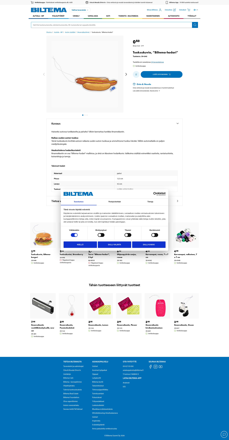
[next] (126, 74)
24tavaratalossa (157, 62)
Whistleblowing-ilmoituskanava (105, 413)
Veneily (76, 16)
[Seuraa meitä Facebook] (150, 367)
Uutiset (95, 366)
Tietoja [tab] (150, 202)
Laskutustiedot (98, 405)
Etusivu (49, 32)
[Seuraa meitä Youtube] (160, 367)
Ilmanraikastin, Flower (127, 325)
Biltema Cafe (68, 378)
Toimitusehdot (98, 393)
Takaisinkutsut (98, 385)
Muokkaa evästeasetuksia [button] (102, 409)
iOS (124, 386)
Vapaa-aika (93, 16)
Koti (108, 16)
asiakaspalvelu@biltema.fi (133, 370)
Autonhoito (173, 16)
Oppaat (95, 374)
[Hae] (195, 25)
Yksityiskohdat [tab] (114, 202)
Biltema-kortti (97, 382)
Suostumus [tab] (79, 202)
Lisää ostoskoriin (160, 74)
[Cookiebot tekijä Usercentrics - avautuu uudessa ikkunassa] (155, 194)
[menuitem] (38, 16)
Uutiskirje (67, 374)
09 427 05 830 (128, 366)
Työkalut (192, 16)
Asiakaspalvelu (100, 361)
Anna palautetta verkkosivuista (104, 428)
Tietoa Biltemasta (72, 361)
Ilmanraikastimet (83, 32)
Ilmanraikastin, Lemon (98, 325)
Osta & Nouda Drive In (72, 370)
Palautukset (97, 397)
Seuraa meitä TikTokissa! (73, 409)
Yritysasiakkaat (98, 401)
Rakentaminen (153, 16)
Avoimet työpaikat (99, 370)
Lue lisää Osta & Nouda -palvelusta (145, 91)
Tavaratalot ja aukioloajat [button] (73, 366)
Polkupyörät (58, 16)
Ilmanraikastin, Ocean (184, 325)
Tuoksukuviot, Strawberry (71, 254)
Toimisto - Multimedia (128, 16)
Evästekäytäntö (98, 424)
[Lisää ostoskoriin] (136, 74)
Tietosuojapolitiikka (100, 389)
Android (126, 382)
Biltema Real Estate (70, 393)
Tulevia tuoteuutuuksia (72, 389)
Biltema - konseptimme (72, 382)
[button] (195, 10)
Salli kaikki (149, 245)
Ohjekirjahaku (69, 385)
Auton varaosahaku (71, 405)
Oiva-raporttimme (70, 401)
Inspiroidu (96, 420)
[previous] (44, 74)
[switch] (101, 235)
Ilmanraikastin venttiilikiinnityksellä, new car (42, 328)
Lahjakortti (96, 378)
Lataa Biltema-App (132, 378)
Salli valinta (114, 245)
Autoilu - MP (38, 16)
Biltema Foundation (71, 397)
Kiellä (80, 245)
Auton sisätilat (70, 32)
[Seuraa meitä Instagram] (155, 367)
